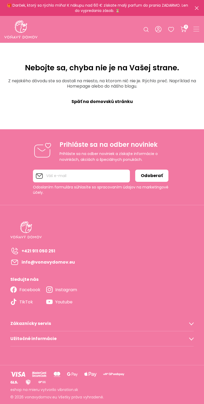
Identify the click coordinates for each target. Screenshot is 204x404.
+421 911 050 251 (38, 251)
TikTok (26, 302)
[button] (102, 323)
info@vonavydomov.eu (48, 262)
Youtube (64, 302)
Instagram (66, 290)
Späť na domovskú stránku (102, 101)
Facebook (29, 290)
